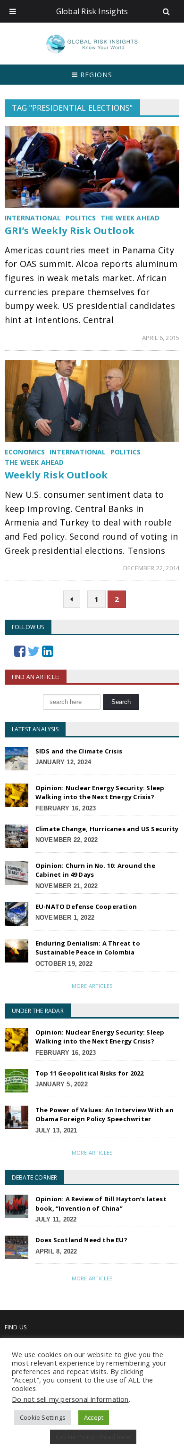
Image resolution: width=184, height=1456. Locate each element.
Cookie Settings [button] (43, 1417)
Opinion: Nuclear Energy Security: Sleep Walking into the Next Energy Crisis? (100, 792)
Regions (95, 74)
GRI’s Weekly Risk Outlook (70, 230)
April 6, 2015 (161, 337)
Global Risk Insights (92, 11)
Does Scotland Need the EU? (81, 1240)
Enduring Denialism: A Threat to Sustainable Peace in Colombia (87, 948)
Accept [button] (93, 1417)
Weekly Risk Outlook (56, 475)
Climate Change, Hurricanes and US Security (106, 829)
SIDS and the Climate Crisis (78, 751)
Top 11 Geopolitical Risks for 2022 (89, 1073)
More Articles (92, 985)
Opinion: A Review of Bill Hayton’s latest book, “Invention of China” (101, 1204)
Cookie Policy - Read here (93, 1436)
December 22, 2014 (151, 568)
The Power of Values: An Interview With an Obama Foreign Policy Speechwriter (104, 1115)
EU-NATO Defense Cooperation (86, 906)
